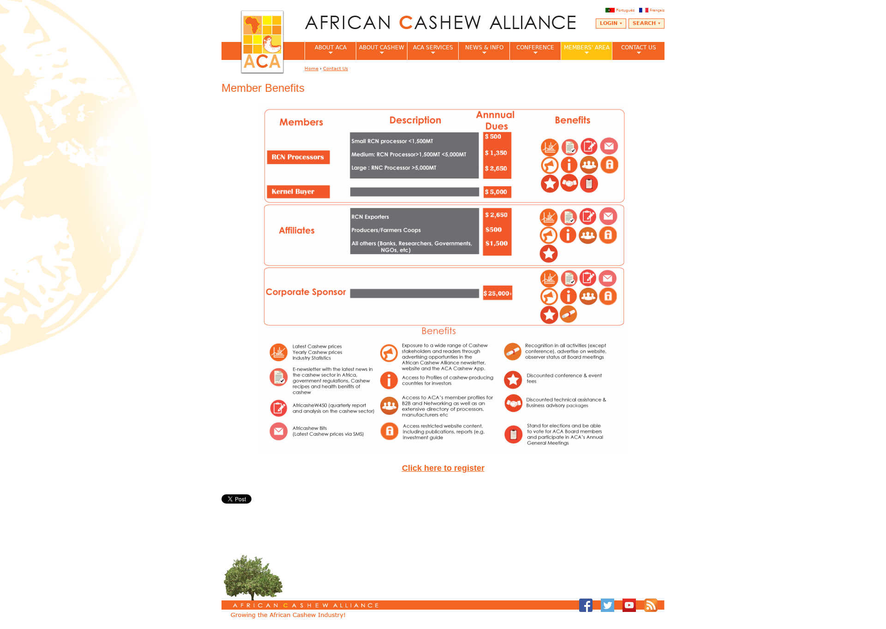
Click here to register (443, 468)
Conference (531, 50)
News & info (480, 50)
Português (625, 10)
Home (311, 68)
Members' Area (585, 50)
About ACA (326, 50)
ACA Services (430, 50)
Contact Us (634, 50)
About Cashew (380, 50)
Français (657, 10)
